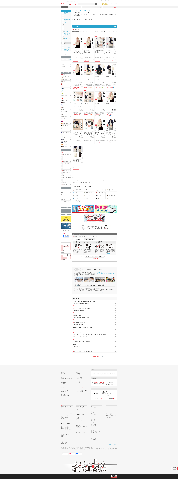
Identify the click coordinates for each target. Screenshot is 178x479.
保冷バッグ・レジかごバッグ (67, 24)
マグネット (77, 418)
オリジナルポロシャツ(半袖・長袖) (80, 407)
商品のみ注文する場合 (89, 239)
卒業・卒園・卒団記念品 (66, 154)
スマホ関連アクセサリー (109, 419)
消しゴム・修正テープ (93, 419)
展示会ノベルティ (65, 161)
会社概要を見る (99, 272)
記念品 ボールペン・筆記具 (94, 432)
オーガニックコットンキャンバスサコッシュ (111, 79)
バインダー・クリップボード (79, 420)
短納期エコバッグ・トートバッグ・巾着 (67, 50)
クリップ (77, 419)
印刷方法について (78, 376)
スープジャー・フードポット (64, 416)
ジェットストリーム (93, 407)
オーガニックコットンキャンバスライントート (111, 52)
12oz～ (98, 180)
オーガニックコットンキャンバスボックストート (111, 134)
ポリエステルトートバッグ (67, 45)
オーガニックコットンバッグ (86, 10)
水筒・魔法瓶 (63, 418)
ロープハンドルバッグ (67, 47)
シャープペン (92, 412)
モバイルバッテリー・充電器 (109, 409)
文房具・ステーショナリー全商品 (80, 414)
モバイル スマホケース (108, 417)
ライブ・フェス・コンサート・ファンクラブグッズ (66, 170)
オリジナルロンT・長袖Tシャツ (80, 410)
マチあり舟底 (106, 180)
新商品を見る (65, 54)
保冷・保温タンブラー (64, 410)
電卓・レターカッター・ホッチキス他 (80, 432)
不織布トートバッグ (66, 22)
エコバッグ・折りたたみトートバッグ (66, 429)
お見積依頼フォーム (64, 391)
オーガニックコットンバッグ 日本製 (88, 182)
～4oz (85, 180)
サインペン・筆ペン (93, 414)
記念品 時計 (92, 430)
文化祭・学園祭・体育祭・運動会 (66, 175)
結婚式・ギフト (65, 184)
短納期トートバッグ (63, 443)
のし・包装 (84, 7)
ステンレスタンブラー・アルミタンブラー (66, 406)
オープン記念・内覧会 (66, 163)
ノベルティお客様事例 (80, 391)
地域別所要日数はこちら (109, 253)
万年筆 (91, 413)
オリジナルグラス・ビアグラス (65, 419)
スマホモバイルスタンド (109, 413)
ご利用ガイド (94, 7)
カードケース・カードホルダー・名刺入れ (81, 426)
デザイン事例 (105, 7)
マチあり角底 (111, 180)
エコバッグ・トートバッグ (78, 10)
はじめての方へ (89, 7)
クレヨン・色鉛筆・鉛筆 (94, 416)
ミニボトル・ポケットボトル (64, 417)
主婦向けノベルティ (63, 199)
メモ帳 (77, 416)
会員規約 (62, 377)
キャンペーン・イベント (66, 156)
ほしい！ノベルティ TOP (65, 370)
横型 (73, 182)
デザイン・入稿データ (72, 7)
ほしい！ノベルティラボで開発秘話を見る (108, 292)
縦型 (114, 180)
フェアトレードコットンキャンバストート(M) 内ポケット (88, 134)
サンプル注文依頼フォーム (65, 394)
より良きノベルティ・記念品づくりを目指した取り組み (105, 273)
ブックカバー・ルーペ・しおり (80, 428)
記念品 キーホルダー (93, 438)
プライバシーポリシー (64, 374)
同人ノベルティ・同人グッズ (66, 168)
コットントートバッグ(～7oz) (67, 15)
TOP (72, 10)
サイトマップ (63, 383)
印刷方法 (79, 7)
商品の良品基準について (64, 382)
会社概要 (62, 372)
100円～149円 (63, 64)
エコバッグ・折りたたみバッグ (67, 13)
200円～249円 (63, 68)
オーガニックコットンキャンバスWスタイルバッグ (77, 161)
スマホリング (107, 418)
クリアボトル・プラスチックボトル (65, 415)
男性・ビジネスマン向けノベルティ (65, 194)
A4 (76, 180)
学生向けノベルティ (63, 192)
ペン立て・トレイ (78, 425)
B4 (78, 180)
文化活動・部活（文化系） (66, 179)
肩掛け (76, 182)
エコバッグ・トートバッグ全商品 (65, 423)
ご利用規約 (62, 376)
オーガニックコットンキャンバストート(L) (111, 106)
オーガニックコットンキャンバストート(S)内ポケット (77, 52)
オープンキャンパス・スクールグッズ (66, 173)
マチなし (101, 180)
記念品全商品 (92, 422)
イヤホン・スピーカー (108, 414)
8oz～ (91, 180)
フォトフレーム (78, 421)
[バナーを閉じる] (176, 467)
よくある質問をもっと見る (94, 356)
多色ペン (92, 411)
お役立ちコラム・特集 (80, 392)
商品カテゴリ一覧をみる (112, 444)
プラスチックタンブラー (64, 409)
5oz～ (88, 180)
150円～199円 (63, 66)
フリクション (92, 406)
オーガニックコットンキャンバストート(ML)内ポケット (88, 79)
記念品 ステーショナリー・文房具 (95, 431)
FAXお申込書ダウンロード (65, 395)
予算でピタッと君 (78, 370)
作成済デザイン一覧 (79, 378)
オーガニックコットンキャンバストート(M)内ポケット (88, 52)
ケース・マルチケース (79, 427)
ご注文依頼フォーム (64, 392)
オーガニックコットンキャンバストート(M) (77, 79)
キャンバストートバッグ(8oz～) (67, 17)
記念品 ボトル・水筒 (93, 426)
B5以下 (74, 180)
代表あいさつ (63, 373)
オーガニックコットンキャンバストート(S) (99, 106)
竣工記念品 (64, 182)
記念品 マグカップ (93, 425)
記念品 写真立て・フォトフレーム (95, 434)
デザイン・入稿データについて (80, 374)
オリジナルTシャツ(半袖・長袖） (80, 406)
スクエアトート (66, 40)
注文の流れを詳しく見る (94, 258)
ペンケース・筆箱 (78, 424)
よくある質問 (100, 7)
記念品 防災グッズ (93, 439)
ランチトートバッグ (66, 26)
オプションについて (79, 377)
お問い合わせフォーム (64, 390)
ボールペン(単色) (93, 408)
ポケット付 (80, 182)
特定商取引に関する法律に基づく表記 (66, 378)
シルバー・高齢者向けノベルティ (65, 201)
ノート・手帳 (77, 417)
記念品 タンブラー (93, 424)
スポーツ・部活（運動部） (66, 177)
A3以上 (82, 180)
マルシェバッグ (66, 31)
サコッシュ (65, 29)
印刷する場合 (78, 239)
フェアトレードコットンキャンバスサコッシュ (77, 134)
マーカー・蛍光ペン (93, 415)
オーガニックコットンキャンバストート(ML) (99, 79)
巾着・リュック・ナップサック (67, 20)
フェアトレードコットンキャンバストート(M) (99, 52)
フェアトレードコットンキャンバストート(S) (88, 106)
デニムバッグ (65, 36)
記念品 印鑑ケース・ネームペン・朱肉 (96, 437)
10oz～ (94, 180)
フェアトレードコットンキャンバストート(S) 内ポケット (77, 106)
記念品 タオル (93, 433)
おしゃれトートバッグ (67, 38)
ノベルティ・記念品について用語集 (82, 390)
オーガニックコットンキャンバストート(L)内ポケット (99, 134)
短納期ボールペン (93, 420)
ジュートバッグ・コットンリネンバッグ (67, 34)
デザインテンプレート (79, 382)
